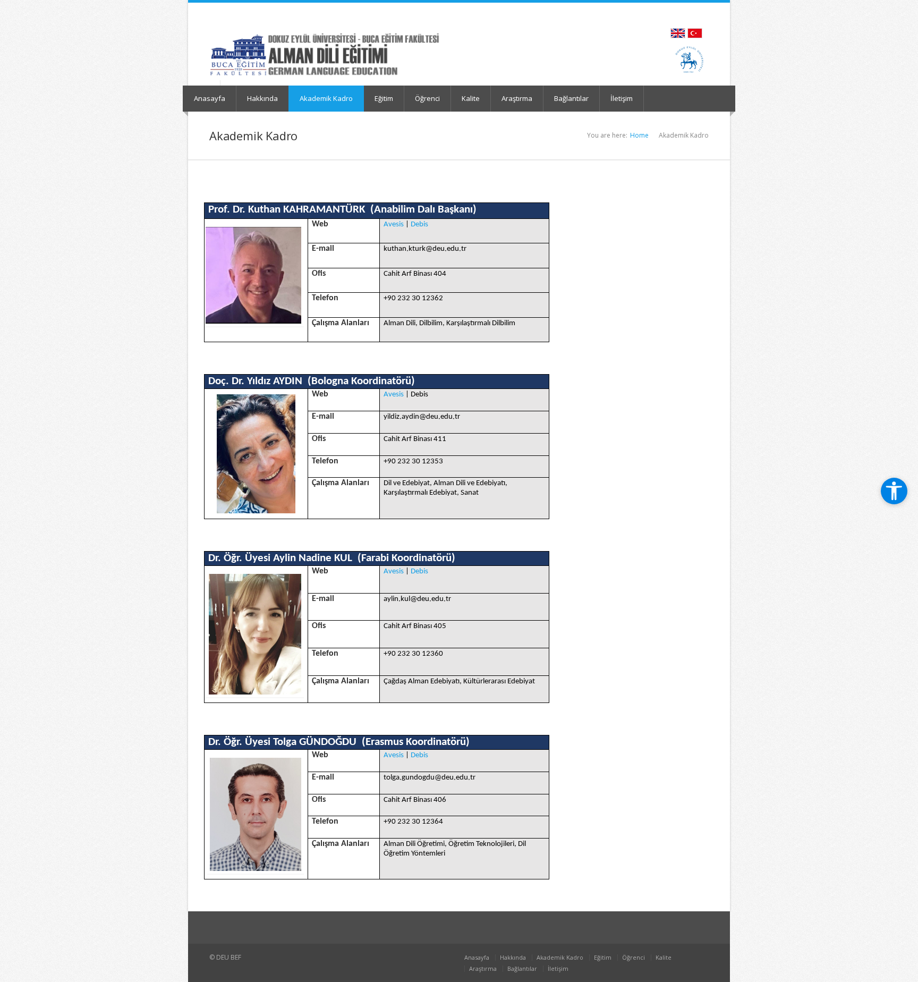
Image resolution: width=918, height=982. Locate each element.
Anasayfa (209, 98)
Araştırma (517, 98)
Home (639, 135)
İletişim (621, 98)
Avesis (394, 224)
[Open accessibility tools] (894, 491)
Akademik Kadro (326, 98)
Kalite (471, 98)
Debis (419, 224)
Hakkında (262, 98)
